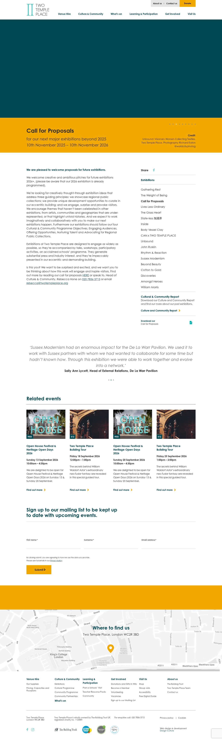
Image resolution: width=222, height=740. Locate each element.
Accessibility (145, 692)
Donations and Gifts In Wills (124, 684)
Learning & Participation (144, 13)
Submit (39, 569)
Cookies (182, 718)
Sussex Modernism (153, 258)
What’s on (116, 13)
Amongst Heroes (151, 281)
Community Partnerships (66, 696)
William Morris (150, 287)
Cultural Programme (64, 688)
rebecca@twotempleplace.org (47, 283)
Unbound (147, 241)
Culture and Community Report (159, 310)
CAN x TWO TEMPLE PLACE (158, 235)
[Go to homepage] (37, 10)
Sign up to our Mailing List (123, 700)
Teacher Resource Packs (94, 692)
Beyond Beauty (151, 264)
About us (157, 3)
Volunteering (117, 692)
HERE (85, 275)
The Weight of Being (154, 195)
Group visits (144, 688)
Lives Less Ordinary (153, 206)
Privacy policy (56, 560)
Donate (187, 3)
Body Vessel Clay (152, 229)
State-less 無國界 (151, 218)
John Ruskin (148, 247)
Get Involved (172, 13)
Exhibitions (147, 180)
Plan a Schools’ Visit (92, 688)
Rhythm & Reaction (154, 252)
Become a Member (120, 688)
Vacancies (116, 696)
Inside (144, 224)
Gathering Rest (151, 189)
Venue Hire (64, 13)
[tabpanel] (111, 358)
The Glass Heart (151, 212)
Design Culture (167, 730)
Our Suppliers (32, 684)
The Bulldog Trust (175, 684)
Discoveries (148, 275)
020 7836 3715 (91, 279)
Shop (141, 684)
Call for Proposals (152, 201)
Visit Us (192, 13)
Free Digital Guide (147, 696)
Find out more (34, 489)
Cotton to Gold (151, 270)
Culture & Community (90, 13)
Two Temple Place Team (178, 688)
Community (88, 696)
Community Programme (66, 692)
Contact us (171, 3)
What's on (60, 700)
